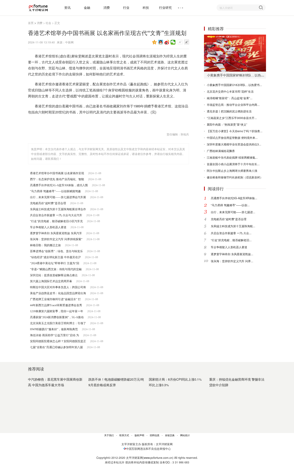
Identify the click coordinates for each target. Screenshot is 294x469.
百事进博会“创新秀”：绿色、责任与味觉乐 (56, 251)
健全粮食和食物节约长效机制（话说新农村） (235, 177)
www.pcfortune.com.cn (158, 458)
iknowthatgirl (101, 121)
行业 (126, 7)
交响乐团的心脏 (79, 121)
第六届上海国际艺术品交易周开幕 (51, 281)
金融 (87, 7)
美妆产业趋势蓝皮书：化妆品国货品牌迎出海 (58, 293)
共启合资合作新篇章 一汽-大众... (231, 233)
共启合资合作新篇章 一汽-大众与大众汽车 (56, 215)
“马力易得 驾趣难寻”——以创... (230, 205)
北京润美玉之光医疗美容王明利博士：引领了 (58, 323)
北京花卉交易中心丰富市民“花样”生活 (230, 91)
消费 (106, 7)
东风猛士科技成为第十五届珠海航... (233, 226)
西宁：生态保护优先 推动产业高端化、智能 (57, 179)
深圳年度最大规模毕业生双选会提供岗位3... (234, 144)
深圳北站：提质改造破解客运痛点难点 (54, 275)
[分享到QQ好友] (160, 42)
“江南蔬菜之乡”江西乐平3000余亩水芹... (232, 118)
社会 (48, 23)
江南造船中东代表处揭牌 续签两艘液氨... (232, 157)
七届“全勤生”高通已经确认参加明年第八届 (56, 347)
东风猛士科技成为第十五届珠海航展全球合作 (58, 209)
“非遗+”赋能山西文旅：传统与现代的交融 (56, 269)
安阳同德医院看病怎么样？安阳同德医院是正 (58, 341)
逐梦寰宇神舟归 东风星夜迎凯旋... (232, 254)
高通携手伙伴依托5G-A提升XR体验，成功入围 (59, 185)
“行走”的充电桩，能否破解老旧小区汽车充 (56, 221)
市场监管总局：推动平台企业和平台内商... (233, 105)
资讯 (67, 7)
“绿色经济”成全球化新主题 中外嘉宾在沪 (55, 257)
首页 (31, 23)
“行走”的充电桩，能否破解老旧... (231, 240)
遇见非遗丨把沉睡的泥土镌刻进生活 (229, 111)
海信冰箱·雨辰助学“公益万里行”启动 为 (54, 335)
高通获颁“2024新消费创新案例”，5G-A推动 (57, 317)
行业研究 (165, 7)
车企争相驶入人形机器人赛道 (48, 227)
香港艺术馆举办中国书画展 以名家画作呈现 (57, 173)
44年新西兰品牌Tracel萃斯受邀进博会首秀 (56, 305)
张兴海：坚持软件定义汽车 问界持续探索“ (56, 239)
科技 (146, 7)
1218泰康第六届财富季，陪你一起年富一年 (56, 311)
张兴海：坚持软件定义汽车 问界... (232, 261)
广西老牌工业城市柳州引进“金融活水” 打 (55, 299)
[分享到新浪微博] (166, 42)
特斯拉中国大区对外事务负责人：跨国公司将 (58, 287)
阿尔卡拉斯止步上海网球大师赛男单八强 (232, 171)
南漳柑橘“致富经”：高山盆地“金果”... (229, 98)
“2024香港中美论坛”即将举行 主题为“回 (54, 263)
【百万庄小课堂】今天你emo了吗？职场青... (234, 131)
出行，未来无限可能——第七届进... (233, 212)
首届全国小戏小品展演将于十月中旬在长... (233, 164)
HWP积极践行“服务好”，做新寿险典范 (54, 329)
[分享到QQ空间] (154, 42)
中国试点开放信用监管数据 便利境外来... (232, 138)
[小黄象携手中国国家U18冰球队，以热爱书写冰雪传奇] (235, 53)
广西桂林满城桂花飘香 (221, 151)
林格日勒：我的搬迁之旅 (45, 245)
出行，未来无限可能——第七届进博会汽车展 (58, 197)
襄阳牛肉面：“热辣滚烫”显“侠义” (227, 124)
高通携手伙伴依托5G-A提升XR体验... (234, 198)
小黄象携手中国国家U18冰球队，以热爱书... (234, 85)
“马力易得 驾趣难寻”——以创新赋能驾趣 (55, 191)
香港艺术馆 (57, 121)
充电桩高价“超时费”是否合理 (48, 203)
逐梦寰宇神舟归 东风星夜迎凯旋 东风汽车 (56, 233)
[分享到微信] (173, 42)
